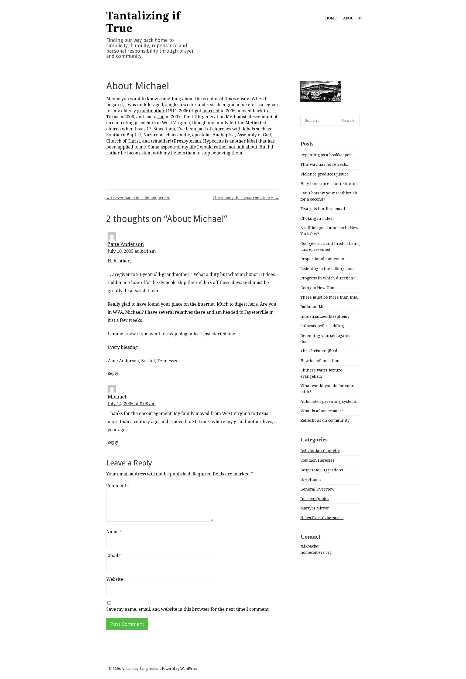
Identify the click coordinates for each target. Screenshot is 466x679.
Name (114, 531)
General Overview (317, 489)
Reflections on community (325, 420)
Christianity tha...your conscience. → (246, 197)
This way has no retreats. (324, 164)
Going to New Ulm (317, 288)
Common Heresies (317, 460)
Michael (117, 397)
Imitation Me (312, 307)
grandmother (151, 110)
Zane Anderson (126, 244)
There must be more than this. (329, 297)
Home (331, 18)
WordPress (188, 669)
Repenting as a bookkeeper (325, 155)
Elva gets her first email (322, 209)
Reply (113, 373)
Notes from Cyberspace (322, 518)
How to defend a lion (320, 361)
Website (114, 579)
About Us (352, 18)
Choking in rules (316, 218)
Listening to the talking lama (327, 268)
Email (113, 555)
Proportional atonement (323, 259)
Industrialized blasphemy (325, 316)
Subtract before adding (322, 326)
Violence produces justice (324, 174)
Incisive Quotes (314, 498)
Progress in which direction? (327, 278)
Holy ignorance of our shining (329, 183)
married (211, 110)
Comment (117, 485)
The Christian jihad (318, 351)
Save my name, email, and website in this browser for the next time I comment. (188, 609)
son (161, 116)
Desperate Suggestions (321, 470)
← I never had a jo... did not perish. (138, 197)
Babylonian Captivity (320, 451)
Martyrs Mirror (314, 508)
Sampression (149, 669)
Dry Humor (310, 479)
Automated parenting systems (328, 401)
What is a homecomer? (321, 411)
